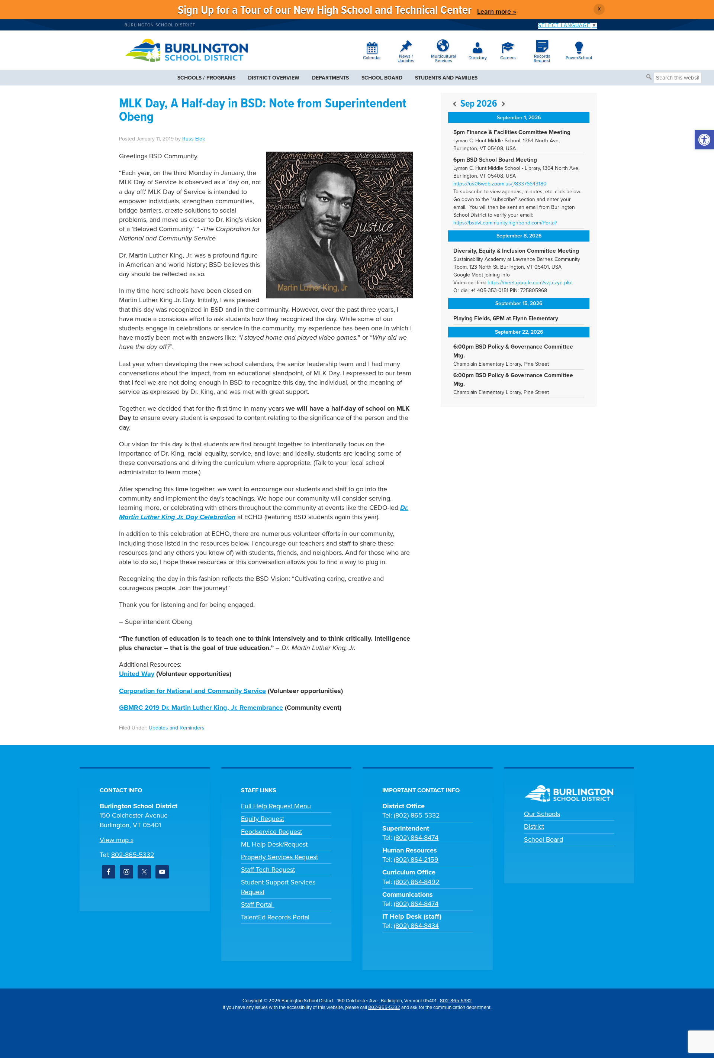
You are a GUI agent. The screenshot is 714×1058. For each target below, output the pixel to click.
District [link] (534, 826)
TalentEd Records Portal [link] (275, 917)
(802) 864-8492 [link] (417, 882)
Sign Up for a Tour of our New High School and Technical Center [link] (325, 10)
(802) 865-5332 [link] (417, 815)
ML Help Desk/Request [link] (274, 844)
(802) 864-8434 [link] (416, 926)
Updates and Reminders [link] (177, 728)
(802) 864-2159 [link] (416, 859)
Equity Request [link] (262, 819)
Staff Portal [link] (257, 904)
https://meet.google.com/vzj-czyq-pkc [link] (530, 282)
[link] (704, 139)
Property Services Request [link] (279, 857)
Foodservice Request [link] (271, 832)
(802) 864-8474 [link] (416, 838)
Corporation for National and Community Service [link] (192, 691)
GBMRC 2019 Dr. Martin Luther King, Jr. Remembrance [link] (201, 707)
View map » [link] (117, 840)
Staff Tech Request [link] (268, 870)
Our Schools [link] (542, 814)
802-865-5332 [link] (132, 855)
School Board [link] (543, 839)
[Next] (503, 104)
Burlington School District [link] (160, 25)
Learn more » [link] (496, 11)
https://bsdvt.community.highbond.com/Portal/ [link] (505, 223)
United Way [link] (136, 674)
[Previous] (454, 104)
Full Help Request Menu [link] (276, 806)
